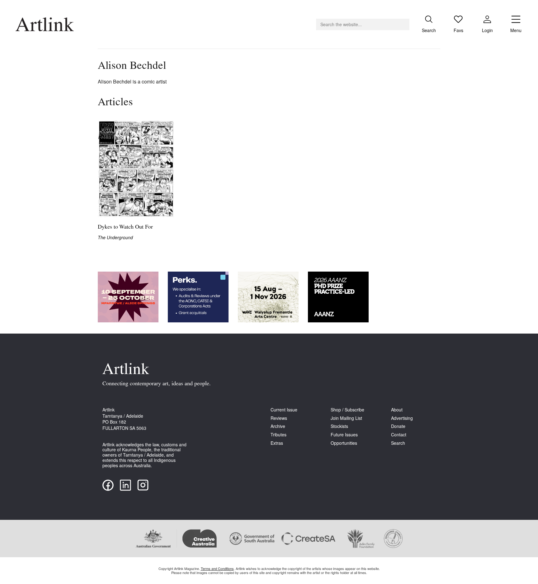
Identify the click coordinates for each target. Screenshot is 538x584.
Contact (398, 435)
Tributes (278, 435)
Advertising (402, 418)
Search (398, 443)
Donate (398, 426)
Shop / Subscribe (347, 410)
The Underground (115, 237)
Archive (278, 426)
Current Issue (284, 410)
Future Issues (344, 435)
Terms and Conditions (217, 568)
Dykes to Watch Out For (125, 227)
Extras (277, 443)
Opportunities (344, 443)
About (397, 410)
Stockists (339, 426)
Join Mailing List (346, 418)
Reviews (279, 418)
